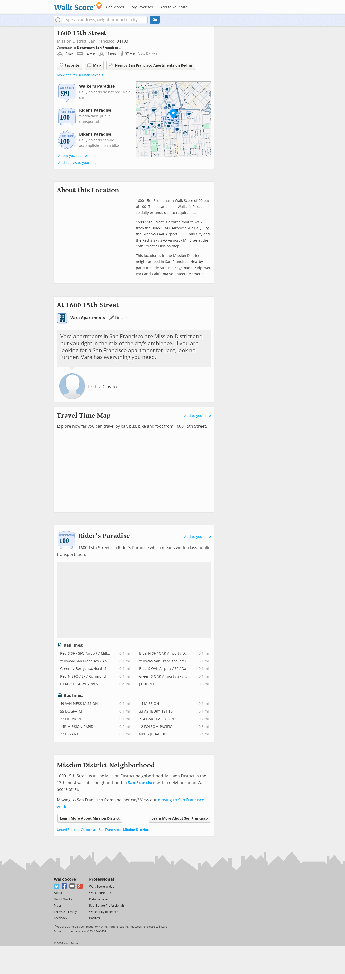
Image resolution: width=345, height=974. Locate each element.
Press (58, 905)
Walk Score (65, 879)
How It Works (63, 899)
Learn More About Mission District (90, 818)
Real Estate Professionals (107, 905)
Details (121, 317)
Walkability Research (103, 912)
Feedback (60, 918)
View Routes (147, 54)
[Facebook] (64, 886)
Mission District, (72, 41)
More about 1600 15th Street (78, 75)
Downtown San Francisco (98, 48)
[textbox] (105, 20)
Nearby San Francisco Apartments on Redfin (153, 65)
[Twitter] (57, 886)
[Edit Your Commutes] (121, 47)
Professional (101, 879)
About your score (72, 156)
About (58, 893)
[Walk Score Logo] (78, 6)
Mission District (136, 830)
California (88, 830)
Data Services (99, 899)
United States (67, 830)
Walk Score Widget (102, 886)
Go (154, 20)
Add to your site (197, 416)
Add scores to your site (77, 163)
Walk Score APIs (100, 893)
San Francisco (101, 41)
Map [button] (97, 65)
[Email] (72, 886)
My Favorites (142, 7)
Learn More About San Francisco (179, 818)
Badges (94, 918)
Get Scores (115, 7)
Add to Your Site (173, 7)
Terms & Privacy (65, 912)
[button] (58, 20)
